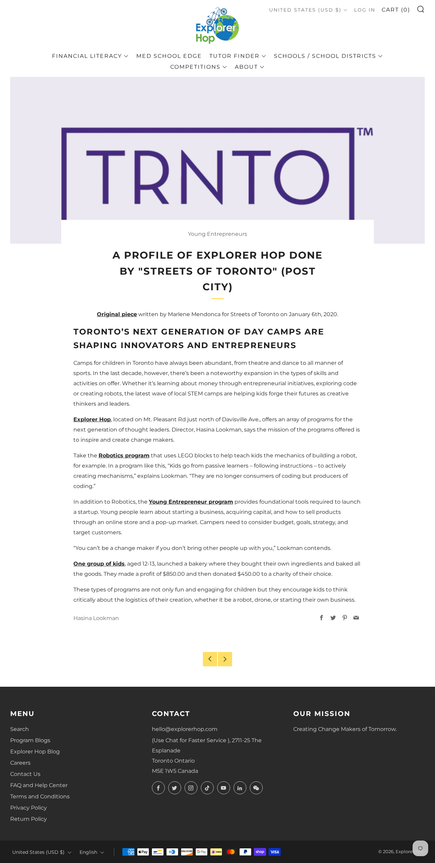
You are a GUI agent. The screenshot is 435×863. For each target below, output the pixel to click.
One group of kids (99, 563)
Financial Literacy (87, 56)
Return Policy (28, 819)
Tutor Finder (234, 56)
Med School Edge (169, 56)
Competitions (195, 67)
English (88, 852)
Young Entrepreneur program (191, 502)
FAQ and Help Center (39, 785)
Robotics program (124, 455)
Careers (20, 763)
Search (19, 729)
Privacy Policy (28, 807)
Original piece (117, 314)
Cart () (396, 9)
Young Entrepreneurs (217, 234)
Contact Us (25, 774)
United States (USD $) (305, 10)
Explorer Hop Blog (35, 751)
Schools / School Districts (325, 56)
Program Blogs (30, 740)
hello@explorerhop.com (185, 729)
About (246, 67)
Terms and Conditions (40, 796)
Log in (364, 10)
